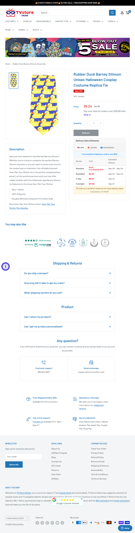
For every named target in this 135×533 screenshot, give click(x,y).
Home (7, 64)
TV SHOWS (81, 21)
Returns (55, 470)
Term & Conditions (99, 474)
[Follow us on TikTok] (62, 523)
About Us (55, 448)
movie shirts (65, 492)
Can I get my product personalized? (43, 326)
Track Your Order (98, 448)
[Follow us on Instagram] (47, 523)
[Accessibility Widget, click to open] (5, 266)
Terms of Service (99, 478)
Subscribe (14, 464)
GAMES (22, 29)
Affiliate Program (59, 453)
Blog (53, 457)
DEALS (36, 29)
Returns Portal (97, 461)
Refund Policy (97, 457)
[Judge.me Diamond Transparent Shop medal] (61, 243)
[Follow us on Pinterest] (52, 523)
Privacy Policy (97, 453)
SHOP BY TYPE (61, 21)
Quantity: (78, 123)
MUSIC (8, 29)
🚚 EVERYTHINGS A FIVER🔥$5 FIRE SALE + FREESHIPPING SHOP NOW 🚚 (67, 3)
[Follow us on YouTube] (57, 523)
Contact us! (38, 421)
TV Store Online (24, 492)
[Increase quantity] (100, 123)
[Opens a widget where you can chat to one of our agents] (125, 528)
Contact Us (56, 461)
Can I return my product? (37, 316)
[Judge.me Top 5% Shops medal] (94, 243)
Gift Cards (56, 465)
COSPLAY (27, 21)
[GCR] (54, 499)
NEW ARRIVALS (43, 21)
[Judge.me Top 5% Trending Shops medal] (105, 243)
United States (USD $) (15, 518)
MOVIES (96, 21)
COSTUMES (10, 21)
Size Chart (56, 474)
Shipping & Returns (100, 465)
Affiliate (55, 478)
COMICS (111, 21)
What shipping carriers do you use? (43, 292)
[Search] (112, 13)
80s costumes (102, 500)
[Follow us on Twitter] (42, 523)
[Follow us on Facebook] (37, 523)
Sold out (86, 133)
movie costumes (121, 500)
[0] (127, 12)
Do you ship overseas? (36, 273)
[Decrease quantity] (86, 123)
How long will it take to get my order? (44, 282)
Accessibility (97, 470)
